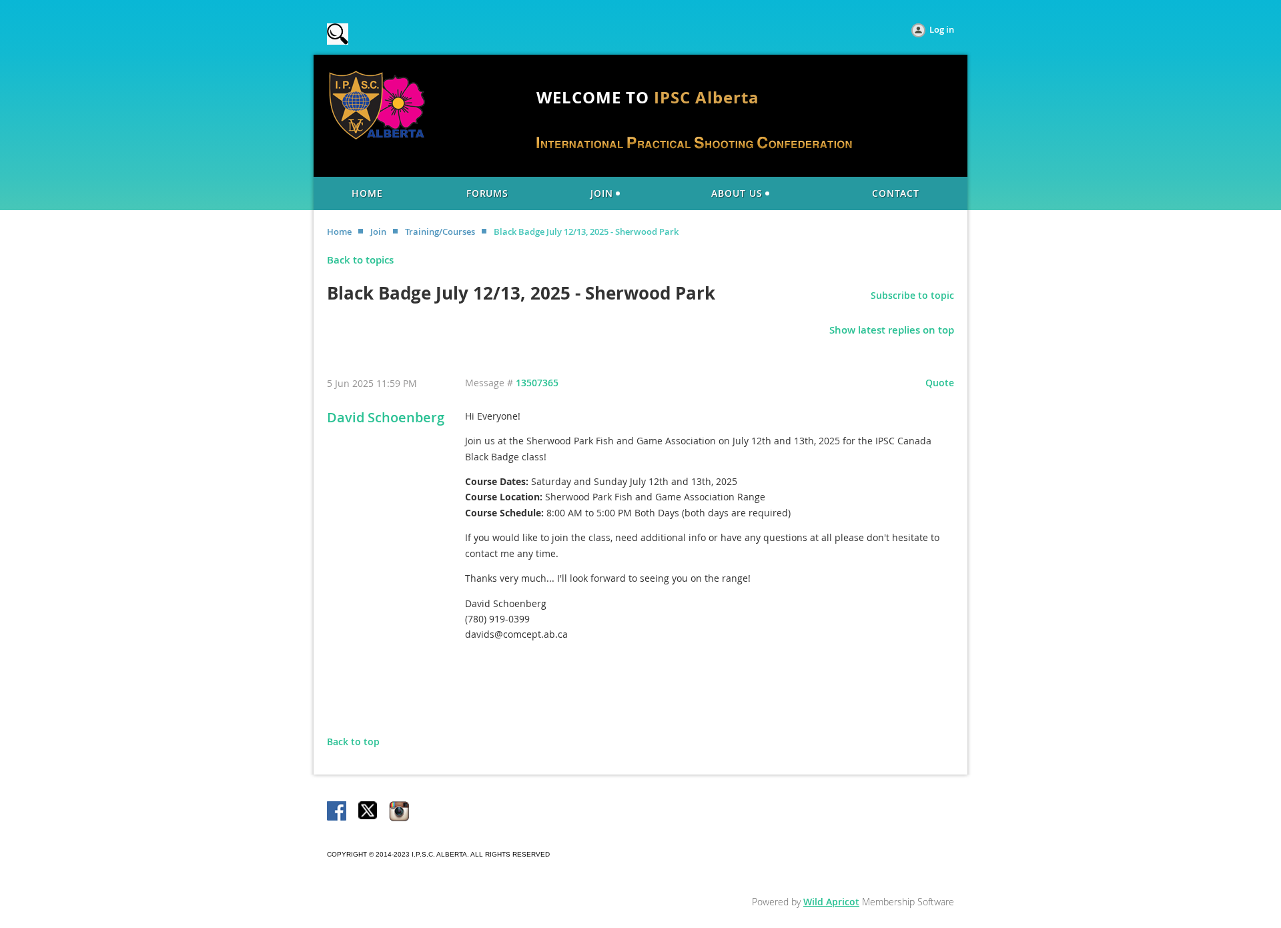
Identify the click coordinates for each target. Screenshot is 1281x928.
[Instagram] (399, 812)
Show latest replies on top (891, 330)
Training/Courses (440, 231)
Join (378, 231)
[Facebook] (337, 812)
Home (339, 231)
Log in (941, 29)
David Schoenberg (385, 417)
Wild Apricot (831, 901)
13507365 (537, 382)
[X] (368, 812)
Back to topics (360, 260)
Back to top (353, 741)
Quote (939, 382)
